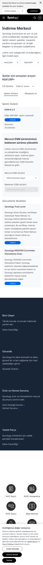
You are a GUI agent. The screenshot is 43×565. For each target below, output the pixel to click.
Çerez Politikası (8, 544)
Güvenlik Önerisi (10, 369)
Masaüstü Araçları (33, 93)
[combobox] (13, 11)
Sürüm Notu (9, 124)
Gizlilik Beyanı (32, 542)
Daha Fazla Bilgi (10, 330)
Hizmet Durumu (10, 408)
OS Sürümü (7, 86)
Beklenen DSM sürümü (15, 184)
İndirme (12, 120)
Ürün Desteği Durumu (13, 405)
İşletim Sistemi (11, 93)
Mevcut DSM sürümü (15, 173)
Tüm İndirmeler (10, 127)
